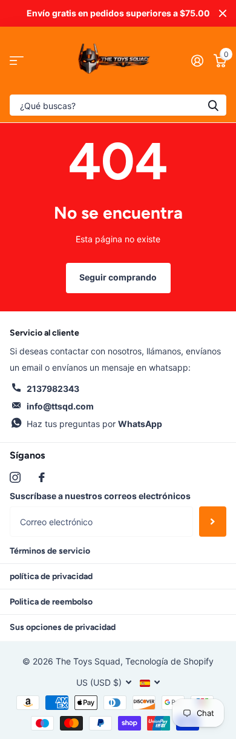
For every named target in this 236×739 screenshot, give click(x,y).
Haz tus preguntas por (94, 424)
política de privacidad (51, 576)
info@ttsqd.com (60, 406)
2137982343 (53, 388)
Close (222, 13)
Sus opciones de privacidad (63, 627)
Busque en (213, 105)
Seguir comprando (118, 277)
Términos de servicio (50, 551)
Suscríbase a (212, 521)
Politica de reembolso (51, 602)
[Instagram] (15, 477)
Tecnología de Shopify (169, 661)
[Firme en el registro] (197, 60)
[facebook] (42, 477)
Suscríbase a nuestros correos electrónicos (100, 496)
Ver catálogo (17, 61)
